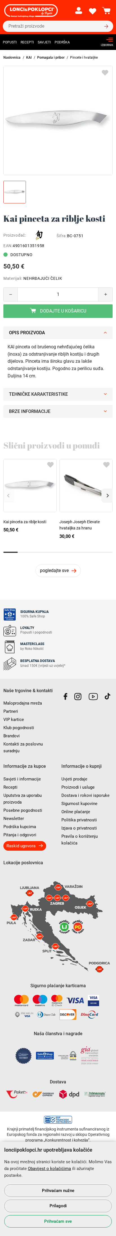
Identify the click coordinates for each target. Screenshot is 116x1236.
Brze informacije (29, 411)
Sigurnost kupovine (79, 803)
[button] (107, 496)
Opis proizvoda (27, 332)
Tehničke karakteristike (38, 394)
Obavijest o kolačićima (49, 1168)
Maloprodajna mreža (22, 703)
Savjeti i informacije (22, 779)
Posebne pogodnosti (22, 810)
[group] (58, 120)
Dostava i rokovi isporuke (85, 795)
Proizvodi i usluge (78, 787)
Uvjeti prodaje (74, 779)
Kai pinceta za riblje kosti (24, 522)
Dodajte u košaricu (62, 311)
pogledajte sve (54, 570)
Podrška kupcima (19, 826)
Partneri (10, 711)
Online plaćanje (75, 811)
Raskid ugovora (20, 845)
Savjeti (44, 42)
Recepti (27, 42)
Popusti (10, 42)
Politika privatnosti (79, 819)
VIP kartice (13, 719)
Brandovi (11, 735)
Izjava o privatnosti (79, 828)
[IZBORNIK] (105, 40)
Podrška (62, 42)
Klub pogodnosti (18, 727)
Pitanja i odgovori (19, 834)
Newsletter (13, 818)
